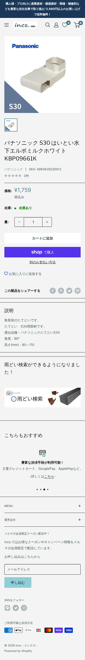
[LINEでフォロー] (7, 608)
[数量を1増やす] (47, 222)
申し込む (18, 582)
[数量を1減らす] (19, 222)
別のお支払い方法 (42, 262)
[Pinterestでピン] (61, 290)
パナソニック (13, 169)
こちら (49, 476)
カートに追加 (42, 238)
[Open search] (47, 25)
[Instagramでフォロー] (24, 608)
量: (6, 222)
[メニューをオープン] (6, 25)
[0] (77, 25)
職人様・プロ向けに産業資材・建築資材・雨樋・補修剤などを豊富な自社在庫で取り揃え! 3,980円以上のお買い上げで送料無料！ (42, 9)
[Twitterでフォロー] (16, 608)
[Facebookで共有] (53, 290)
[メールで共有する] (78, 290)
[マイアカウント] (56, 25)
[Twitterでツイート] (69, 290)
